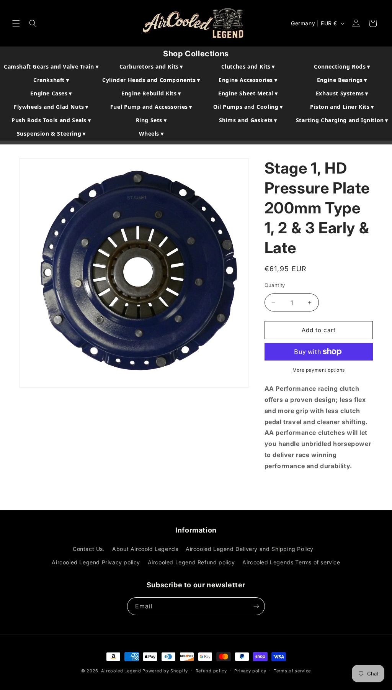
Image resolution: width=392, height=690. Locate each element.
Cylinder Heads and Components (151, 80)
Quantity (275, 285)
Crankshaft (51, 80)
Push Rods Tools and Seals (51, 120)
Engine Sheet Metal (248, 93)
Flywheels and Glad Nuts (51, 106)
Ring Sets (151, 120)
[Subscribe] (256, 606)
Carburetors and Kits (151, 66)
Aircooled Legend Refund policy (191, 562)
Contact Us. (89, 549)
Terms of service (292, 671)
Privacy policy (250, 671)
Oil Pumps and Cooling (248, 106)
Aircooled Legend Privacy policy (96, 562)
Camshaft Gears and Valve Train (51, 66)
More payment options (318, 370)
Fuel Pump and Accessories (151, 106)
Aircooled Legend (121, 671)
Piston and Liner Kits (342, 106)
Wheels (151, 133)
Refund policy (211, 671)
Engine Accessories (248, 80)
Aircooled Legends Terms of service (291, 562)
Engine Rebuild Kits (151, 93)
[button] (16, 23)
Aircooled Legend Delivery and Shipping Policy (250, 549)
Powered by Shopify (165, 671)
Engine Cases (51, 93)
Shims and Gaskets (248, 120)
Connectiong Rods (342, 66)
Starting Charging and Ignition (342, 120)
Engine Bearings (342, 80)
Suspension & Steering (51, 133)
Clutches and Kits (248, 66)
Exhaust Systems (342, 93)
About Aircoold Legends (145, 549)
